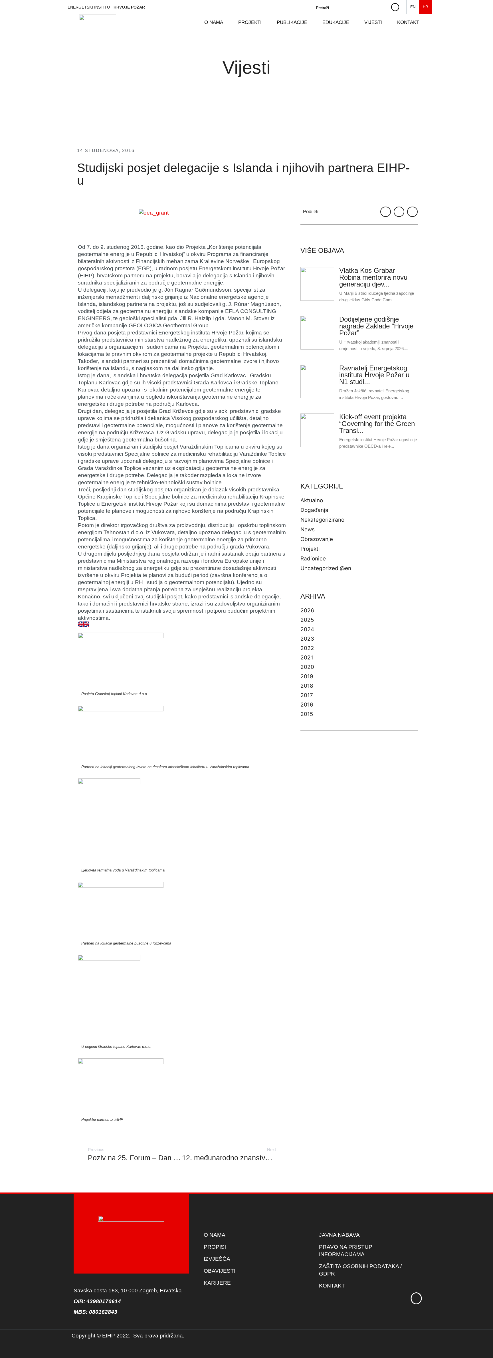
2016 (306, 704)
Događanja (314, 510)
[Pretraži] (382, 8)
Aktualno (311, 500)
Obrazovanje (316, 539)
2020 (307, 667)
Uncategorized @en (325, 568)
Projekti (310, 549)
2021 (306, 657)
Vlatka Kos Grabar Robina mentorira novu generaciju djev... (373, 277)
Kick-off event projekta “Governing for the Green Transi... (377, 423)
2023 (307, 638)
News (307, 529)
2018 (306, 686)
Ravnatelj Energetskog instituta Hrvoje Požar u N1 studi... (374, 375)
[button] (217, 22)
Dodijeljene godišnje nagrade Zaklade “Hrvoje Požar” (376, 326)
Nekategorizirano (322, 519)
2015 (306, 714)
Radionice (313, 558)
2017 (306, 695)
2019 (306, 676)
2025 (307, 620)
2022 (307, 648)
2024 (307, 629)
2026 (307, 610)
